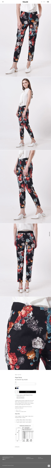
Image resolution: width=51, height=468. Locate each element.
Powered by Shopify (11, 465)
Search (44, 1)
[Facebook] (3, 459)
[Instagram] (4, 459)
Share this (17, 446)
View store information (20, 397)
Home (16, 374)
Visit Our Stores (40, 458)
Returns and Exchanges (29, 458)
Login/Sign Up (28, 457)
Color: (17, 386)
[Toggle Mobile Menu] (3, 2)
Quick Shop (49, 234)
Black (16, 388)
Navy (18, 388)
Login (41, 1)
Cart (46, 1)
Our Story (39, 457)
